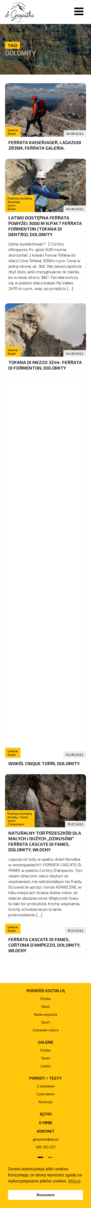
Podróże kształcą (20, 198)
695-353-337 (45, 1147)
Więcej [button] (74, 1181)
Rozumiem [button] (46, 1195)
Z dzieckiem (16, 824)
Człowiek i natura (45, 1030)
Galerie (13, 130)
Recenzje (14, 201)
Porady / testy (18, 817)
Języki (45, 1113)
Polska (45, 999)
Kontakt (45, 1131)
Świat (12, 133)
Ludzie (46, 1066)
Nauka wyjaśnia (45, 1014)
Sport (11, 205)
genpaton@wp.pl (45, 1139)
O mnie (45, 1122)
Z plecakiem (45, 1094)
